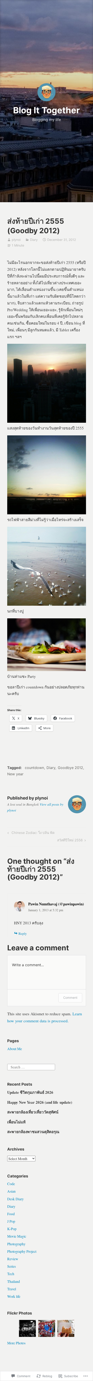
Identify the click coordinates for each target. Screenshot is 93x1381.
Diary (34, 240)
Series (11, 1266)
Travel (11, 1288)
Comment (70, 997)
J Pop (11, 1221)
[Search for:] (31, 1066)
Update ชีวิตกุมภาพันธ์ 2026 (30, 1092)
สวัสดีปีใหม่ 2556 (70, 841)
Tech (10, 1273)
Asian (11, 1191)
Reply (23, 933)
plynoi (16, 240)
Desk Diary (15, 1198)
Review (12, 1258)
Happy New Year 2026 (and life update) (39, 1102)
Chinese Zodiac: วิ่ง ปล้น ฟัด (30, 833)
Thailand (13, 1281)
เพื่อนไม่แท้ (16, 1122)
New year (15, 774)
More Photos (16, 1343)
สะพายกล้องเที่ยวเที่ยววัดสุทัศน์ (32, 1112)
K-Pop (11, 1228)
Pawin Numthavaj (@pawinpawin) (56, 904)
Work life (13, 1296)
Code (11, 1183)
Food (11, 1213)
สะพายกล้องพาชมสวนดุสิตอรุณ (33, 1131)
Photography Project (21, 1251)
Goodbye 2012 (70, 767)
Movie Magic (16, 1236)
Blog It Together (46, 110)
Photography (16, 1243)
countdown (34, 767)
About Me (14, 1048)
